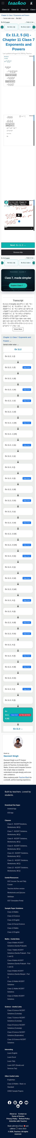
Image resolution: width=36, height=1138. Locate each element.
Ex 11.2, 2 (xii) (10, 589)
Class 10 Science (13, 916)
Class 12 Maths (12, 928)
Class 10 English (13, 920)
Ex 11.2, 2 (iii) (10, 489)
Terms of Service (18, 1116)
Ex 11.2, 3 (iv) (17, 634)
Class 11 (15, 10)
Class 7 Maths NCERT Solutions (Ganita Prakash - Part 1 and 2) (18, 953)
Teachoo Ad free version (15, 888)
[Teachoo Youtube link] (26, 1102)
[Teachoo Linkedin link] (18, 1106)
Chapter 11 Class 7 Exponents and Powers (15, 15)
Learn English (12, 1053)
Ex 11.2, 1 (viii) (11, 434)
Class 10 (24, 10)
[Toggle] (3, 3)
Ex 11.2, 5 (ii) (10, 700)
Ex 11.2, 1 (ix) (17, 445)
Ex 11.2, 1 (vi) (10, 412)
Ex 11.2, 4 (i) (10, 645)
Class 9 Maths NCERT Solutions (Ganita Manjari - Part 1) (18, 974)
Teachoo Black (24, 777)
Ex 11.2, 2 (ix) (17, 556)
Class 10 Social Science (16, 924)
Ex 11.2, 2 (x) (10, 567)
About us (13, 1114)
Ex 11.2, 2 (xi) (17, 578)
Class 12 (5, 10)
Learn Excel (11, 1057)
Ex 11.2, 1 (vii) (17, 423)
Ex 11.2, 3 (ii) (10, 611)
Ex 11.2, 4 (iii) (17, 667)
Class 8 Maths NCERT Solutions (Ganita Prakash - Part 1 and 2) (18, 964)
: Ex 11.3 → (18, 245)
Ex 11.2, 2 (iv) (17, 500)
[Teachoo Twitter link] (21, 1102)
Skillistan (10, 896)
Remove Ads (18, 252)
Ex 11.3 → (18, 729)
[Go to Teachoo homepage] (17, 3)
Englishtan (11, 1080)
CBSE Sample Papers (15, 1091)
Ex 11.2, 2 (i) (10, 467)
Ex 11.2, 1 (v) (17, 401)
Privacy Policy (11, 1119)
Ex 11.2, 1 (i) (10, 356)
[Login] (31, 3)
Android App (11, 809)
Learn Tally (11, 1061)
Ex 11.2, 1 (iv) (17, 390)
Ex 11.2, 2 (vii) (10, 534)
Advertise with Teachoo (18, 1121)
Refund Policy (24, 1119)
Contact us (22, 1114)
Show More (18, 329)
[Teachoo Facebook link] (10, 1102)
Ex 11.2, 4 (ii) (17, 656)
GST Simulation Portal (15, 901)
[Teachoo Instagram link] (15, 1102)
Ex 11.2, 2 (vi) (17, 523)
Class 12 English (13, 932)
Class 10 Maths (12, 912)
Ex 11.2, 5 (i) (17, 689)
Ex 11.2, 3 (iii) (17, 622)
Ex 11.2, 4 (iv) (10, 678)
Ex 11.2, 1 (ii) (17, 367)
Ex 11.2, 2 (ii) (17, 478)
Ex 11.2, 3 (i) (17, 600)
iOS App (10, 813)
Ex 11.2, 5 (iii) (17, 715)
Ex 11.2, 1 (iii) (10, 378)
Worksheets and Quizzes (16, 892)
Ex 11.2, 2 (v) (10, 512)
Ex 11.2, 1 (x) (10, 456)
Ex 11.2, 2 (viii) (17, 545)
